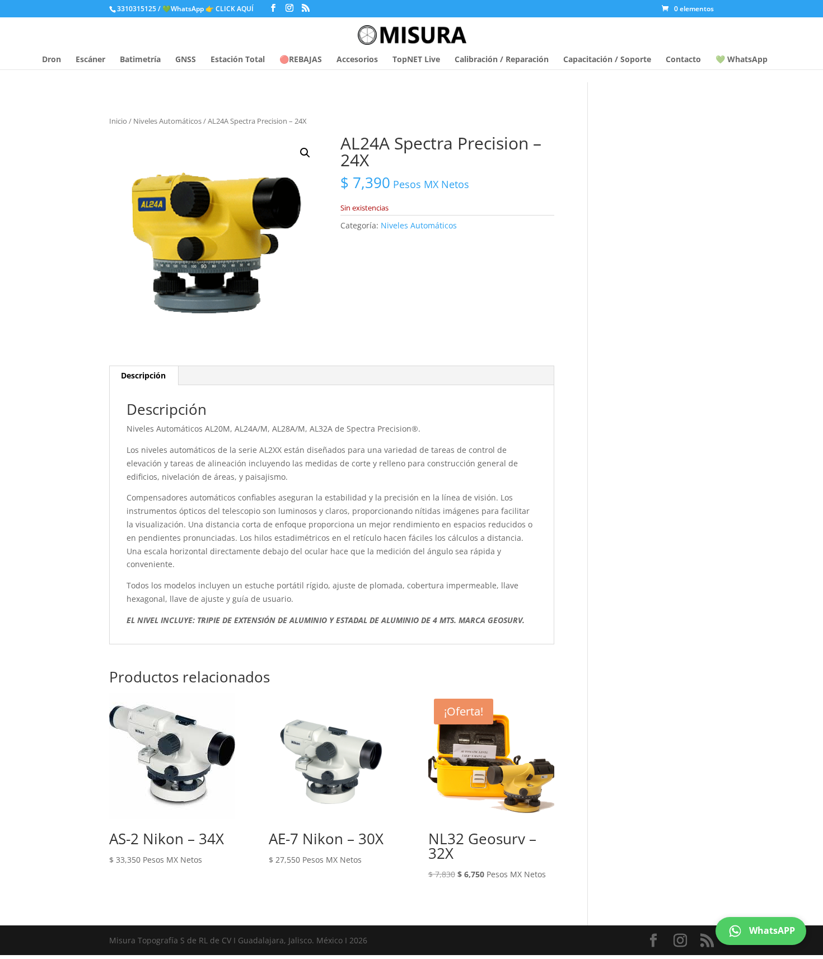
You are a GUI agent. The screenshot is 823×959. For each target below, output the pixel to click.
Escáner (90, 59)
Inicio (118, 121)
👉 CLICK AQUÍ (230, 8)
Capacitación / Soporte (607, 59)
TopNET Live (416, 59)
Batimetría (140, 59)
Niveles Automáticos (167, 121)
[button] (305, 153)
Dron (51, 59)
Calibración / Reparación (502, 59)
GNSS (185, 59)
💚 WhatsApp (742, 59)
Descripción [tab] (143, 375)
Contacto (683, 59)
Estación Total (238, 59)
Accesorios (357, 59)
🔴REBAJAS (300, 59)
